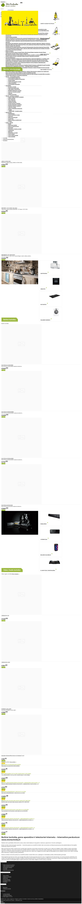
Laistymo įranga (12, 107)
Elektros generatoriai (13, 126)
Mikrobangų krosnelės (37, 74)
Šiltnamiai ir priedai (13, 132)
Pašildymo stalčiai (25, 71)
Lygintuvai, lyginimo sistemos (43, 43)
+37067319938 (6, 894)
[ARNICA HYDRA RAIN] (21, 160)
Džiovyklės (15, 72)
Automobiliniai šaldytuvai (14, 78)
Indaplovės (29, 74)
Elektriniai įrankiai (12, 125)
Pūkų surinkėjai (46, 44)
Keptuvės (43, 62)
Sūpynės (10, 93)
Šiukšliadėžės (11, 113)
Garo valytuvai (11, 99)
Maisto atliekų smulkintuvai (14, 120)
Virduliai (42, 48)
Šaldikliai (29, 72)
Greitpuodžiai (44, 60)
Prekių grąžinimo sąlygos (8, 866)
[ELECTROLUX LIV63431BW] (21, 363)
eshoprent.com (18, 900)
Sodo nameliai (11, 136)
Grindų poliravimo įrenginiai (15, 104)
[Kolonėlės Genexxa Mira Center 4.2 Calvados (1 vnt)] (21, 754)
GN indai (39, 60)
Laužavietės (11, 130)
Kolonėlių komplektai (39, 29)
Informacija (3, 861)
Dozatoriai (10, 118)
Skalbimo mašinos (22, 72)
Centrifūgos (18, 71)
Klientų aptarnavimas (5, 872)
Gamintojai (5, 878)
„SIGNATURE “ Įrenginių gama (15, 111)
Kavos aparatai (9, 72)
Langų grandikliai (12, 83)
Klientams (3, 884)
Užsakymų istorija (7, 888)
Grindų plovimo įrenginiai (14, 103)
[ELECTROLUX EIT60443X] (21, 503)
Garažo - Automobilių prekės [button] (13, 76)
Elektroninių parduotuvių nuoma (7, 900)
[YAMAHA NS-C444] (21, 661)
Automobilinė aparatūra (14, 84)
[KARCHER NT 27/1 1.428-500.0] (21, 253)
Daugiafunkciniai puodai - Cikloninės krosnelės (38, 38)
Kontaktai (5, 140)
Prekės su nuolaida (7, 876)
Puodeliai (47, 65)
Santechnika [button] (9, 112)
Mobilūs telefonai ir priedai (14, 90)
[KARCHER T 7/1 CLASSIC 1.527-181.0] (21, 206)
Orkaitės (24, 74)
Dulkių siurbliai (11, 98)
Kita (26, 75)
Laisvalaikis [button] (8, 85)
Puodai (43, 65)
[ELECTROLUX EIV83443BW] (21, 457)
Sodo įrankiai (11, 134)
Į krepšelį (3, 166)
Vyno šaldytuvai (45, 71)
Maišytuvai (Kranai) (12, 117)
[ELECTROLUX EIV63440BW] (21, 410)
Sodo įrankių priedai (13, 135)
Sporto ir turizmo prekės (14, 92)
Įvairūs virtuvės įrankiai (42, 61)
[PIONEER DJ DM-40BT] (21, 707)
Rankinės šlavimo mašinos (14, 106)
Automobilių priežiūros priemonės (16, 79)
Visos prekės (12, 762)
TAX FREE (5, 868)
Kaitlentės (19, 74)
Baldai (9, 124)
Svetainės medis (6, 880)
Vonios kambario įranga (14, 115)
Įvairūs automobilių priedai (14, 81)
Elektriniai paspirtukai (13, 88)
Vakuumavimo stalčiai (35, 71)
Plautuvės (10, 116)
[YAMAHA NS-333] (21, 614)
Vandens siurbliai (12, 102)
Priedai (41, 44)
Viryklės (34, 72)
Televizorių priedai (39, 30)
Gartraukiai (14, 74)
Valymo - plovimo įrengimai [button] (12, 95)
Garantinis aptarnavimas (8, 139)
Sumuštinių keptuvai (39, 47)
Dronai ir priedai (12, 87)
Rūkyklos (10, 131)
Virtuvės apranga (45, 67)
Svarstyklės (46, 47)
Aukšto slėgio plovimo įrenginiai (16, 97)
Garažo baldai (11, 80)
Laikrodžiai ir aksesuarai (14, 89)
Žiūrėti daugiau (15, 574)
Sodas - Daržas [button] (9, 122)
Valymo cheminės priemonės (15, 108)
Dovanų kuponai (6, 879)
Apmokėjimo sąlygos (7, 867)
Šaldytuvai (8, 74)
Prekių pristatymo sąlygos (9, 865)
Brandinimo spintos (10, 71)
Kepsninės (10, 127)
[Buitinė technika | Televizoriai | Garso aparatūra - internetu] (10, 7)
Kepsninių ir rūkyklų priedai (14, 129)
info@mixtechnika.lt (7, 895)
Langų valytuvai (12, 101)
